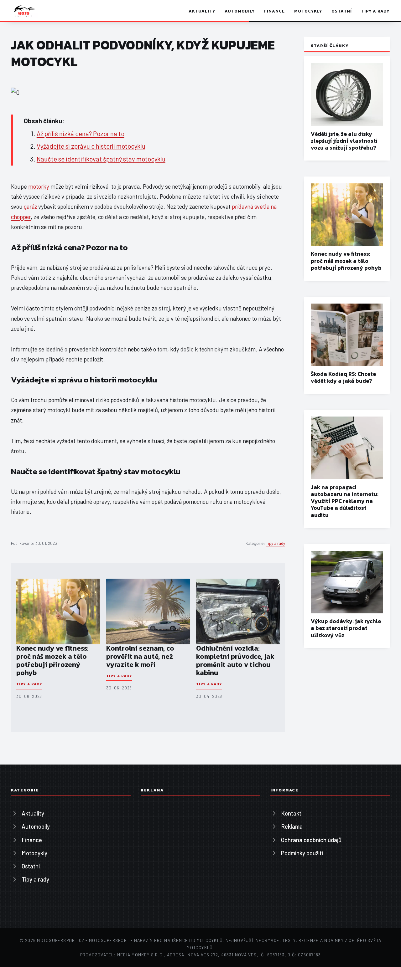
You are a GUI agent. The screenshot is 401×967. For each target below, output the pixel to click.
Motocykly (308, 11)
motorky (38, 186)
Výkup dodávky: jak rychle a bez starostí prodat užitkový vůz (346, 628)
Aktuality (202, 11)
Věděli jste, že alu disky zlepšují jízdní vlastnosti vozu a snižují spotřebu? (344, 141)
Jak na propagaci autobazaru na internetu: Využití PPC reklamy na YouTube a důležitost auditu (344, 501)
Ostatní (341, 11)
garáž (30, 206)
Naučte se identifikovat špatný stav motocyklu (101, 159)
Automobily (239, 11)
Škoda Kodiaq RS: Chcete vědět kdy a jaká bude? (343, 377)
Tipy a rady (375, 11)
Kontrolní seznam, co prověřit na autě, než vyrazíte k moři (140, 656)
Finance (274, 11)
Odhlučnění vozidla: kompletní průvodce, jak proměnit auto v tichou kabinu (235, 660)
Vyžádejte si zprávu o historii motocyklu (91, 146)
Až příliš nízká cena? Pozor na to (80, 133)
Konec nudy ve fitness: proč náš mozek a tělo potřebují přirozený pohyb (52, 660)
